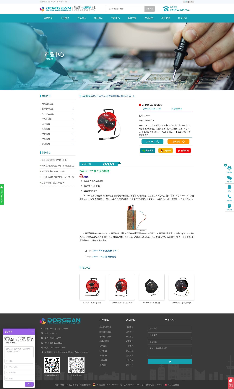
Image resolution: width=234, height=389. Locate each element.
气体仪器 (46, 134)
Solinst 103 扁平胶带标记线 (104, 257)
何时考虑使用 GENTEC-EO (53, 171)
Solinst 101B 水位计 (151, 303)
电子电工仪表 (48, 114)
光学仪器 (46, 124)
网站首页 (48, 18)
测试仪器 (46, 144)
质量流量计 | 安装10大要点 (53, 183)
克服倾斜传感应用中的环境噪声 (55, 160)
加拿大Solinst (127, 96)
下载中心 (115, 18)
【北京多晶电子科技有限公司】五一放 (58, 177)
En (191, 2)
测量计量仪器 (48, 109)
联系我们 (182, 18)
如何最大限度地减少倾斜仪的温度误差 (58, 166)
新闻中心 (98, 18)
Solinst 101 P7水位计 (92, 303)
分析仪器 (46, 129)
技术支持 (165, 18)
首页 (93, 96)
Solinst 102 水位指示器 (181, 303)
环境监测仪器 (112, 96)
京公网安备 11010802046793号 (108, 385)
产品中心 (81, 18)
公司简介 (65, 18)
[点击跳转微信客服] (229, 178)
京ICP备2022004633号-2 (134, 385)
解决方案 (132, 18)
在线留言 (149, 18)
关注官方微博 (173, 385)
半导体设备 (47, 119)
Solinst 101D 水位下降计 (122, 303)
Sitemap (158, 385)
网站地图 (150, 385)
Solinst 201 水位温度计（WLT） (106, 251)
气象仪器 (46, 139)
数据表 (85, 177)
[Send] (170, 361)
